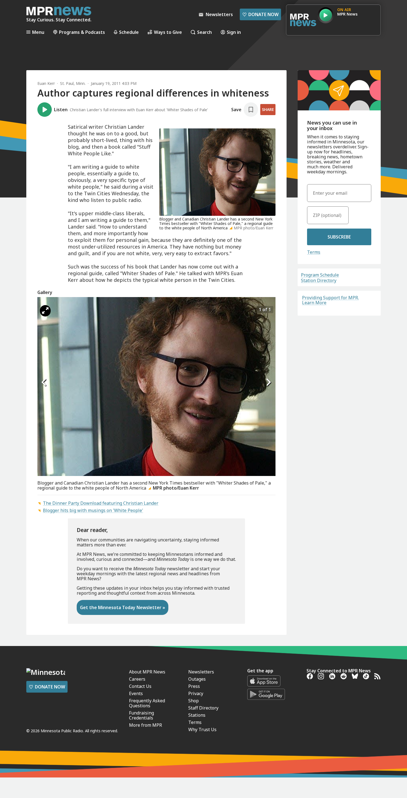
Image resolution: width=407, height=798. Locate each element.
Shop (193, 701)
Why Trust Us (202, 729)
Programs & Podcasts (82, 32)
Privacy (195, 693)
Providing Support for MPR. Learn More (330, 300)
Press (194, 686)
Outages (197, 679)
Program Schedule (320, 274)
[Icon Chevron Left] (44, 382)
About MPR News (147, 672)
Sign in (234, 32)
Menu (38, 32)
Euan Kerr (46, 83)
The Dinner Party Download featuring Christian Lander (100, 503)
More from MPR (145, 725)
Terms (313, 252)
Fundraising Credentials (141, 715)
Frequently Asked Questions (147, 703)
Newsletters (201, 672)
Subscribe (339, 237)
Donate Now (260, 14)
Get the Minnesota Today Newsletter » (122, 607)
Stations (196, 715)
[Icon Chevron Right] (268, 382)
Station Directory (318, 280)
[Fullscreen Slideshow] (45, 310)
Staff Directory (203, 708)
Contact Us (140, 686)
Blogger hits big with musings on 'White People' (93, 510)
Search (204, 32)
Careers (137, 679)
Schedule (129, 32)
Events (136, 693)
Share (268, 109)
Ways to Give (168, 32)
